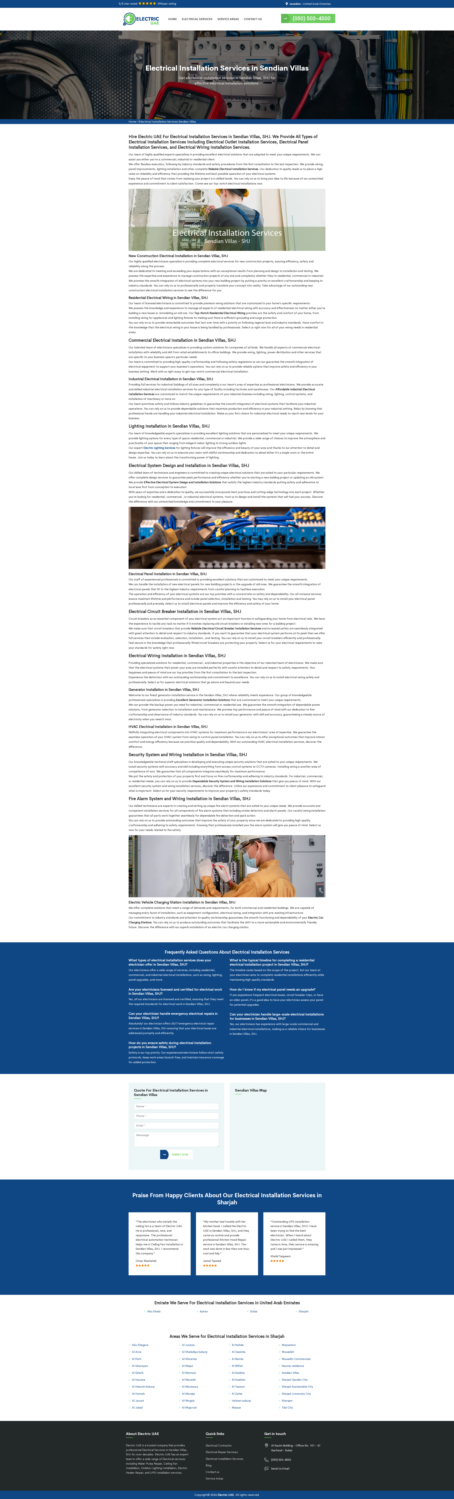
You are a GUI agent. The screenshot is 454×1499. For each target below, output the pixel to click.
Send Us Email (280, 1468)
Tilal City (287, 1407)
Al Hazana (138, 1380)
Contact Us (253, 19)
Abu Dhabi (153, 1311)
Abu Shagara (140, 1345)
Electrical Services (197, 19)
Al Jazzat (138, 1400)
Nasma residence (293, 1366)
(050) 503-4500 (312, 18)
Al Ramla (237, 1359)
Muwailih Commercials (296, 1359)
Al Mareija (188, 1394)
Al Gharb (137, 1373)
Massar (236, 1407)
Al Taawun (238, 1386)
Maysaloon (289, 1345)
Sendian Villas (290, 1373)
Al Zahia (237, 1394)
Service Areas (228, 19)
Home (172, 19)
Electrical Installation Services (224, 1459)
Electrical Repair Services (222, 1452)
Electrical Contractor (219, 1445)
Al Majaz (187, 1366)
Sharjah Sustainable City (297, 1386)
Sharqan (287, 1400)
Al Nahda (238, 1345)
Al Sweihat (238, 1380)
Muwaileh (288, 1352)
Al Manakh (189, 1380)
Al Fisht (136, 1359)
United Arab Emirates (317, 4)
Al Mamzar (189, 1373)
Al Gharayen (140, 1366)
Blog (208, 1465)
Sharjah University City (296, 1394)
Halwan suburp (241, 1400)
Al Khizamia (189, 1359)
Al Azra (136, 1352)
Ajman (204, 1311)
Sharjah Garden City (295, 1380)
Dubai (253, 1311)
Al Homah (138, 1394)
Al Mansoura (190, 1386)
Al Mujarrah (189, 1407)
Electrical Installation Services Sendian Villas (167, 121)
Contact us (212, 1472)
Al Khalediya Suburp (194, 1352)
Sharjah (303, 1311)
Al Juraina (188, 1345)
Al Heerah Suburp (143, 1386)
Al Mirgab (188, 1400)
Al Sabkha (238, 1373)
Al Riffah (237, 1366)
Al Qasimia (238, 1352)
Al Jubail (137, 1407)
